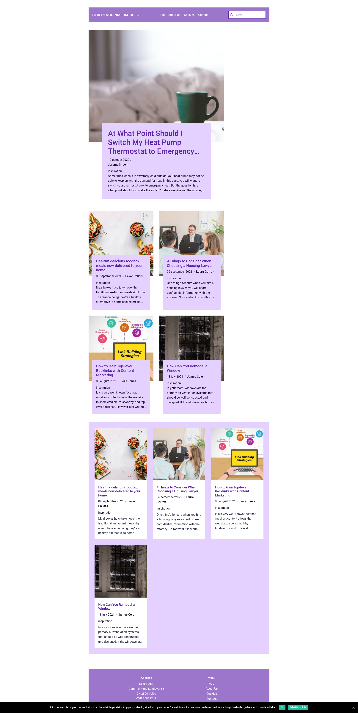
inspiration (115, 171)
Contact (203, 15)
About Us (174, 15)
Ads (162, 15)
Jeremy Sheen (118, 164)
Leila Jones (128, 381)
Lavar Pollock (134, 276)
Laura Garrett (205, 271)
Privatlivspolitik (298, 707)
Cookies (189, 15)
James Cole (195, 376)
